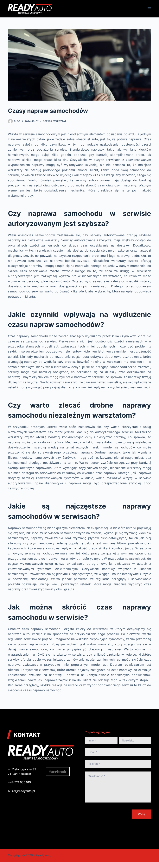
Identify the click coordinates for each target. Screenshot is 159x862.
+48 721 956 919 (19, 782)
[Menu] (149, 8)
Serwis (47, 121)
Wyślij (141, 814)
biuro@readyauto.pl (21, 791)
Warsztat (59, 121)
